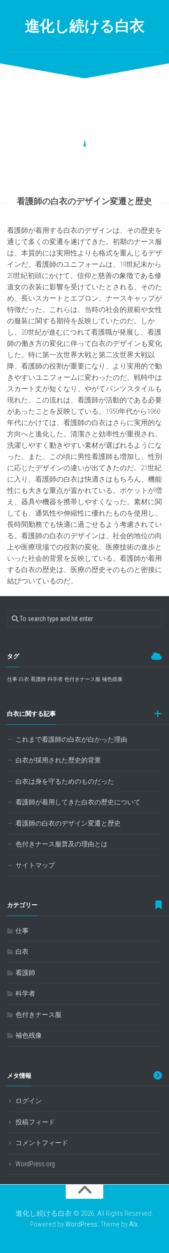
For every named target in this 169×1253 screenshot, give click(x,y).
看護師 (38, 679)
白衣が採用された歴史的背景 (58, 760)
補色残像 (112, 679)
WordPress (81, 1224)
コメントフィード (41, 1143)
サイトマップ (35, 865)
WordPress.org (35, 1164)
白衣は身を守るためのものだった (64, 781)
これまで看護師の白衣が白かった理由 (71, 739)
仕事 (12, 679)
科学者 (55, 679)
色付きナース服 (82, 679)
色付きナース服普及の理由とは (61, 844)
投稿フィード (35, 1122)
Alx (133, 1224)
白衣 (24, 679)
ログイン (28, 1101)
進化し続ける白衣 (85, 26)
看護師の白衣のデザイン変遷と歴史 (68, 823)
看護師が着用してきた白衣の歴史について (77, 802)
